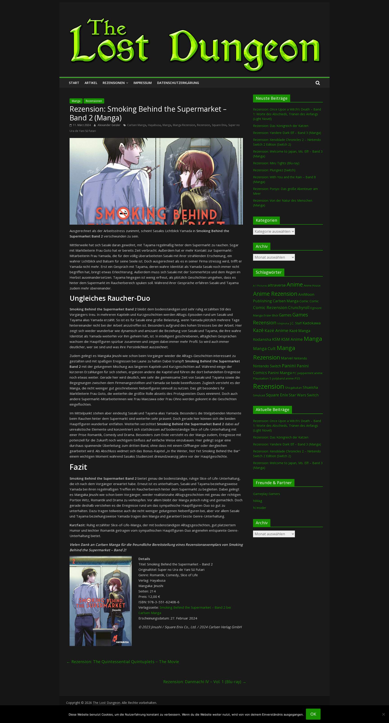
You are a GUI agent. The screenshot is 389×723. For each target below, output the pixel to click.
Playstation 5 (262, 378)
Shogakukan (293, 388)
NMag (257, 501)
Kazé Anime (276, 330)
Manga (76, 101)
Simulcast (259, 395)
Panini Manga (280, 372)
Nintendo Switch (267, 366)
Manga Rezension (184, 125)
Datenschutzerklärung (178, 83)
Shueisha (310, 387)
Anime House (312, 285)
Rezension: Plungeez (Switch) (274, 170)
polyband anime (283, 378)
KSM (276, 339)
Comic (304, 301)
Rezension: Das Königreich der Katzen (280, 126)
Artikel (91, 83)
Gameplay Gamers (266, 494)
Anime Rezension (275, 293)
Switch (313, 395)
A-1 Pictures (260, 285)
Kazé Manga (299, 330)
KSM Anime (292, 339)
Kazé (258, 330)
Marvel (287, 358)
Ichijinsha (283, 323)
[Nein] (383, 714)
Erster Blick (271, 315)
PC (294, 373)
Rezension (203, 125)
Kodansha (262, 339)
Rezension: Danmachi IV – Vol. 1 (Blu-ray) (204, 681)
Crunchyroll (299, 307)
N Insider (259, 508)
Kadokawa (312, 322)
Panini (289, 365)
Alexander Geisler (109, 125)
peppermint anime (310, 373)
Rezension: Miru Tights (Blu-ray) (276, 163)
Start (74, 83)
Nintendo (300, 358)
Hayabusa (154, 125)
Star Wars (297, 395)
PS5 (297, 378)
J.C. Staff (296, 323)
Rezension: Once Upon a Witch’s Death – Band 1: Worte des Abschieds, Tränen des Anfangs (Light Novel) (287, 114)
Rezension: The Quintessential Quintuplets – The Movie (122, 661)
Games (285, 315)
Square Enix (219, 125)
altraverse (277, 285)
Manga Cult (264, 348)
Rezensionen (114, 83)
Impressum (142, 83)
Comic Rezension (270, 307)
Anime (295, 284)
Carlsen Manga (136, 125)
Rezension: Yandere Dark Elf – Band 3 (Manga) (287, 133)
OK (313, 714)
